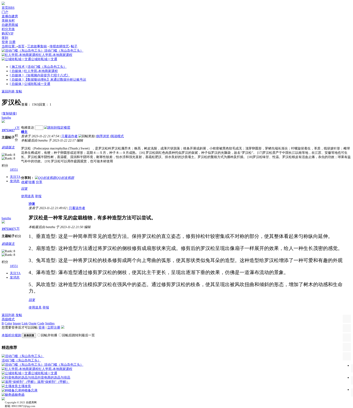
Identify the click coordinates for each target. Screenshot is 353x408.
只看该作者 (69, 136)
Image (17, 323)
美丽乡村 (8, 20)
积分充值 (8, 29)
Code (40, 323)
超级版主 (8, 147)
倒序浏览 (102, 136)
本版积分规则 (11, 335)
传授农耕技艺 (59, 46)
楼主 (24, 132)
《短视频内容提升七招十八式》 (47, 75)
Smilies (50, 323)
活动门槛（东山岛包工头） (47, 66)
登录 (5, 42)
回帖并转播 (49, 335)
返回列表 (8, 91)
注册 (12, 42)
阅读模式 (117, 136)
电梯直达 (27, 127)
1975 (5, 130)
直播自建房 (10, 16)
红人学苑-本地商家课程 (41, 71)
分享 (39, 182)
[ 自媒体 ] (16, 71)
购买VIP (7, 33)
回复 (24, 188)
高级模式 (8, 319)
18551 (14, 169)
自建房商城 (10, 25)
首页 (8, 7)
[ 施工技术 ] (18, 66)
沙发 (32, 203)
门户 (5, 12)
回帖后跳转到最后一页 (78, 335)
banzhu (6, 117)
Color (8, 323)
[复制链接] (9, 113)
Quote (33, 323)
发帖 (19, 91)
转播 (31, 182)
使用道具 (27, 196)
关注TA (15, 176)
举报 (38, 196)
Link (25, 323)
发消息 (15, 181)
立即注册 (53, 327)
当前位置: (9, 46)
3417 (11, 130)
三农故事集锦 (37, 46)
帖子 (74, 46)
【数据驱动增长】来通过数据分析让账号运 (55, 79)
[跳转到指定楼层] (57, 127)
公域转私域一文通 (37, 84)
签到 (5, 37)
